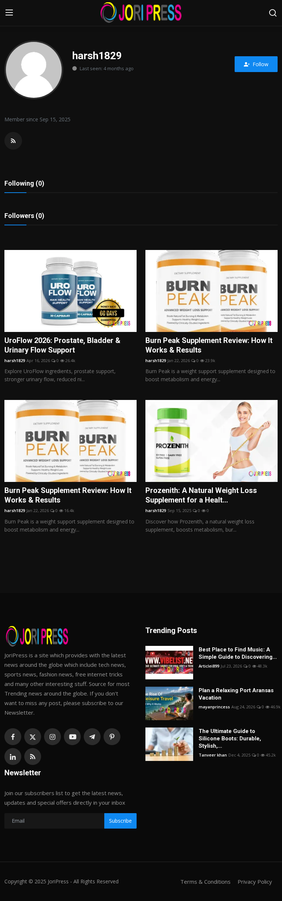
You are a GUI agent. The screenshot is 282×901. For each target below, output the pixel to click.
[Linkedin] (12, 756)
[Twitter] (32, 736)
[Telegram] (92, 736)
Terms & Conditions (205, 881)
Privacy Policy (255, 881)
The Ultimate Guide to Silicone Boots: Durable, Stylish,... (230, 738)
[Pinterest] (112, 736)
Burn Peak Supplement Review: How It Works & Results (208, 345)
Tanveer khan (213, 755)
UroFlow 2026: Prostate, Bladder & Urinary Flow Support (62, 345)
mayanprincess (214, 706)
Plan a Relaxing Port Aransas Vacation (236, 694)
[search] (273, 13)
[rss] (32, 756)
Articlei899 (209, 666)
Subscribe (120, 820)
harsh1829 (14, 360)
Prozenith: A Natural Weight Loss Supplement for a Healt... (201, 495)
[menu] (9, 13)
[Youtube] (72, 736)
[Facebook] (12, 736)
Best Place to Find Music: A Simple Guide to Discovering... (238, 653)
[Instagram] (52, 736)
